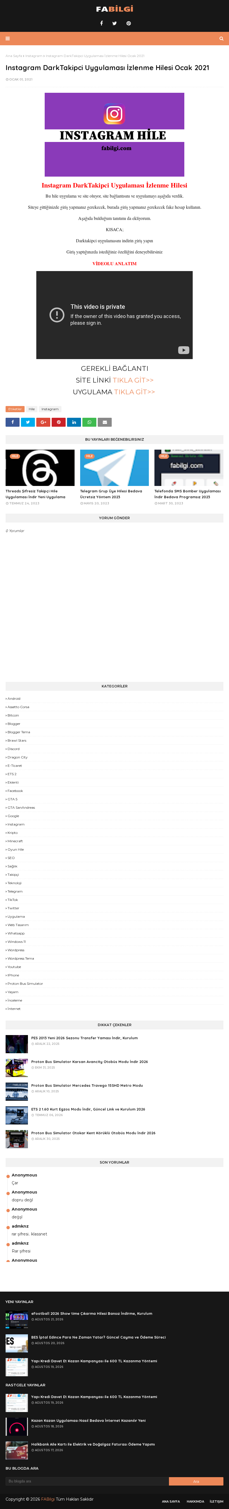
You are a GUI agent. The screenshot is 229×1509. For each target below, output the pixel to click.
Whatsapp (16, 933)
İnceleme (15, 1000)
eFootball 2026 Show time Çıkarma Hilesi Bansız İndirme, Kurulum (91, 1313)
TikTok (13, 900)
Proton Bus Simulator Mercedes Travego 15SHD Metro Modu (87, 1085)
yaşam (13, 992)
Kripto (13, 833)
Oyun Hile (16, 849)
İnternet (14, 1009)
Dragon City (18, 757)
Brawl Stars (17, 740)
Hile (32, 409)
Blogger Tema (19, 732)
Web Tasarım (18, 925)
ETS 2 (12, 774)
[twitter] (114, 23)
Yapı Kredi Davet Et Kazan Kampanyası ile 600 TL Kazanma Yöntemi (94, 1361)
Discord (14, 749)
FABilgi (48, 1499)
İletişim (216, 1501)
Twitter (13, 908)
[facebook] (101, 23)
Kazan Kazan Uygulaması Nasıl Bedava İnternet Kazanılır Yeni (88, 1420)
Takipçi (13, 874)
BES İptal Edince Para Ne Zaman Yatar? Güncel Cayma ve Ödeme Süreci (98, 1337)
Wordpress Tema (21, 958)
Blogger (14, 724)
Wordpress (16, 950)
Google (13, 816)
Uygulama (16, 916)
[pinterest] (128, 23)
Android (14, 698)
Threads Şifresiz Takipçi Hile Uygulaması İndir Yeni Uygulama (35, 494)
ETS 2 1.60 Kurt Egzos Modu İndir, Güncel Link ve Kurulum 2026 (88, 1109)
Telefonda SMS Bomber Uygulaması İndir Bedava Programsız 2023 (187, 494)
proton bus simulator (25, 983)
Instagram (33, 56)
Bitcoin (13, 715)
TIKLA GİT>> (133, 380)
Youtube (14, 967)
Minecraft (15, 841)
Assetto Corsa (18, 707)
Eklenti (13, 782)
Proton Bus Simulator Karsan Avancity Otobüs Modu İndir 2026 (89, 1061)
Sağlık (12, 866)
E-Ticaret (15, 765)
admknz (20, 1226)
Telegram (15, 891)
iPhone (13, 975)
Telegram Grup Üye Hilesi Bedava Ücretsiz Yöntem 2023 (111, 494)
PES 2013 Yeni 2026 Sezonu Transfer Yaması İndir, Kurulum (84, 1038)
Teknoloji (15, 883)
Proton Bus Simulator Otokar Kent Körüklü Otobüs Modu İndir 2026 (93, 1133)
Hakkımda (195, 1501)
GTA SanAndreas (21, 807)
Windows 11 (17, 941)
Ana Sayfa (14, 56)
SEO (11, 858)
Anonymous (24, 1175)
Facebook (15, 791)
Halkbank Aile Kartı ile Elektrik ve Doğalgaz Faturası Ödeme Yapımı (93, 1444)
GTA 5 (12, 799)
